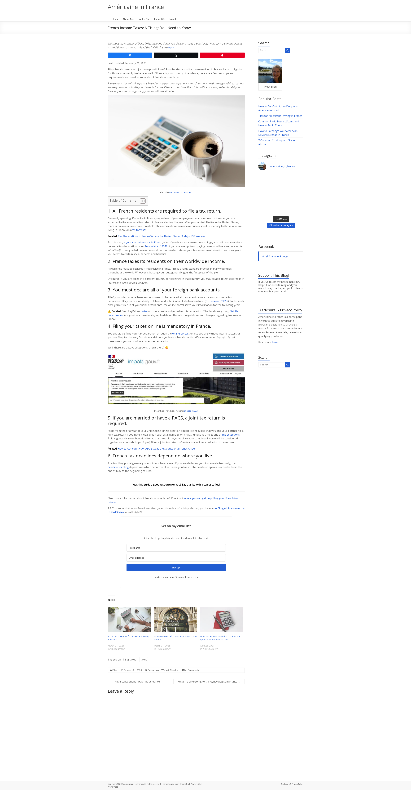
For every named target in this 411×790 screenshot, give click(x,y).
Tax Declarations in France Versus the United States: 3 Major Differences (161, 236)
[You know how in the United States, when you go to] (292, 194)
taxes (143, 659)
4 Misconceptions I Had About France (136, 681)
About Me (128, 18)
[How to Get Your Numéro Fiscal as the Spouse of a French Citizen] (221, 619)
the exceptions (231, 434)
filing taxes (129, 659)
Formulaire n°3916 (217, 301)
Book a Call (144, 18)
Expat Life (159, 18)
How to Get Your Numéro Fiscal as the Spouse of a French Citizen (220, 638)
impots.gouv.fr (191, 410)
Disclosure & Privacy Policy (292, 784)
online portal (180, 333)
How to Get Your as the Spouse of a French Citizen (157, 448)
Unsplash (187, 192)
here (171, 47)
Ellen (114, 670)
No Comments (191, 670)
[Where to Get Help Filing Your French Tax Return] (175, 619)
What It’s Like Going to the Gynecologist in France (209, 681)
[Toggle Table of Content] (141, 201)
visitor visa (138, 230)
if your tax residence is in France (143, 242)
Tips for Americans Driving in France (280, 116)
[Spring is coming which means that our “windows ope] (269, 208)
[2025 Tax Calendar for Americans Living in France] (129, 619)
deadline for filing (118, 467)
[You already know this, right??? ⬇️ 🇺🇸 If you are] (292, 208)
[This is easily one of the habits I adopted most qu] (269, 194)
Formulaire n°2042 (156, 246)
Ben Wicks (174, 192)
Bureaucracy (154, 670)
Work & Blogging (169, 670)
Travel (172, 18)
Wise (145, 311)
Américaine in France (136, 7)
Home (115, 18)
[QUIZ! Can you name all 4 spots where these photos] (292, 180)
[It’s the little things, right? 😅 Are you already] (269, 180)
